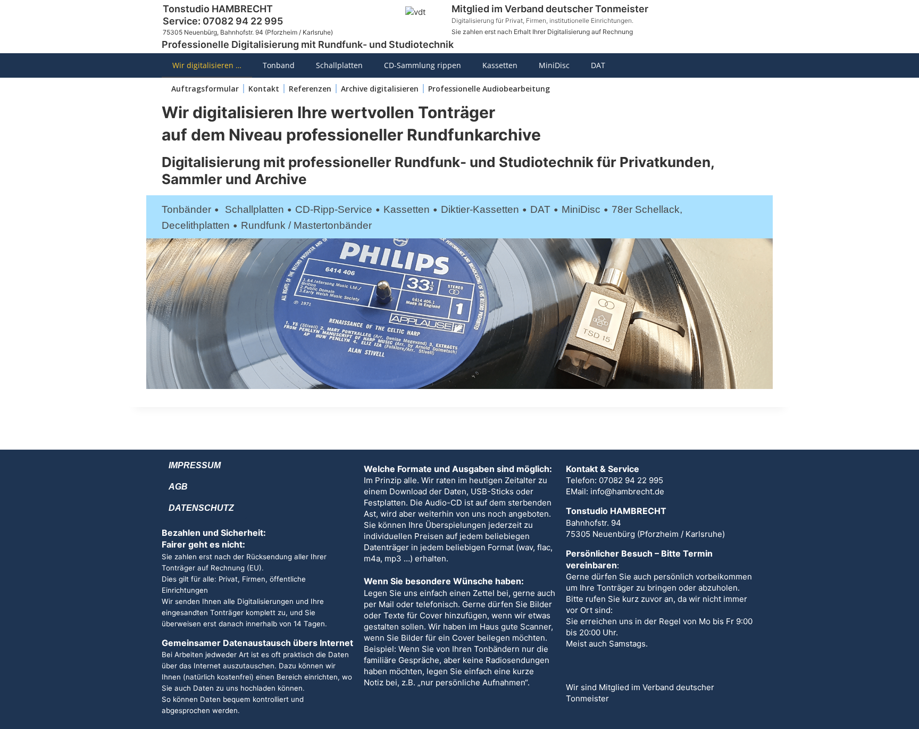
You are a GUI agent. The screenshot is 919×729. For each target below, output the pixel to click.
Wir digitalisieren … (206, 65)
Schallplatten (339, 65)
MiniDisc (554, 65)
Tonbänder (186, 209)
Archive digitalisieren (380, 89)
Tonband (279, 65)
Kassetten (499, 65)
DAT (598, 65)
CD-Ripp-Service (333, 209)
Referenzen (310, 89)
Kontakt (263, 89)
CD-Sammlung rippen (422, 65)
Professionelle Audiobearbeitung (489, 89)
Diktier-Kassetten (480, 209)
